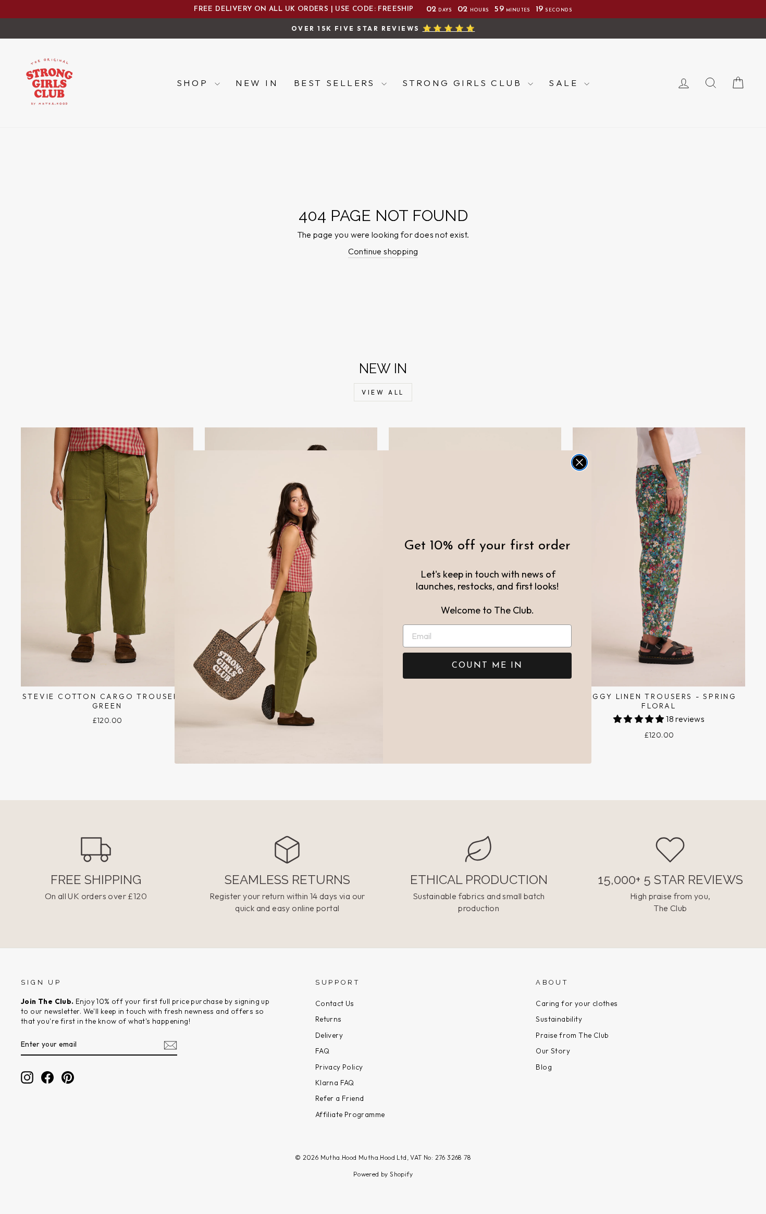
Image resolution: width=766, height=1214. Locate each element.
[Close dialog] (579, 462)
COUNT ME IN (487, 665)
